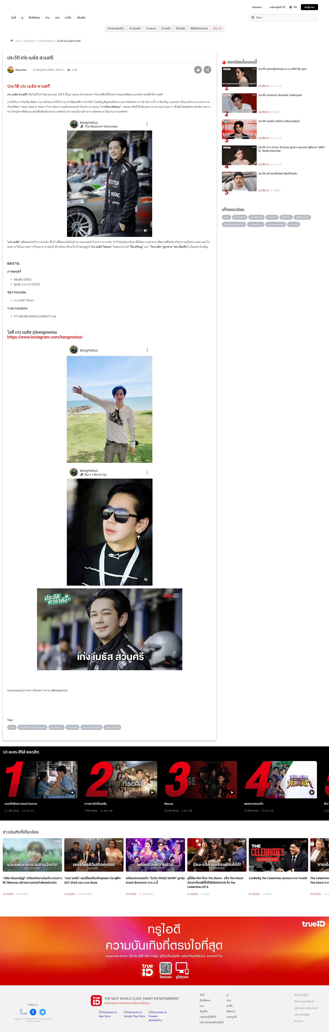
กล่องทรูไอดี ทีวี (277, 7)
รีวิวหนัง (180, 28)
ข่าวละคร (151, 28)
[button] (109, 708)
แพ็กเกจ (231, 1011)
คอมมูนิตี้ (232, 1017)
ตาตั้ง (68, 17)
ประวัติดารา (264, 86)
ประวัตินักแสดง (46, 41)
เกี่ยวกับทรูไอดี (301, 995)
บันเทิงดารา (29, 41)
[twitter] (42, 1012)
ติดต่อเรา (298, 1021)
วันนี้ (13, 17)
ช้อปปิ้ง (204, 1011)
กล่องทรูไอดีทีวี (208, 1017)
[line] (23, 1012)
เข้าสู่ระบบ (309, 7)
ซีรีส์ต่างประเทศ (199, 28)
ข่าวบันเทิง (135, 28)
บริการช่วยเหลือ (302, 1015)
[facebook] (33, 1012)
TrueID (21, 7)
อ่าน (47, 17)
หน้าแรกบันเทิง (115, 28)
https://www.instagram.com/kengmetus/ (45, 337)
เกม (57, 17)
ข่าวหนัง (166, 28)
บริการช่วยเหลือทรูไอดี (212, 1022)
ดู (22, 17)
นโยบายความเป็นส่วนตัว (306, 1008)
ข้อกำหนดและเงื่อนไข (304, 1001)
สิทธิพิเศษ (34, 17)
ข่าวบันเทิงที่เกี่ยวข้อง (21, 832)
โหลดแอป (257, 7)
